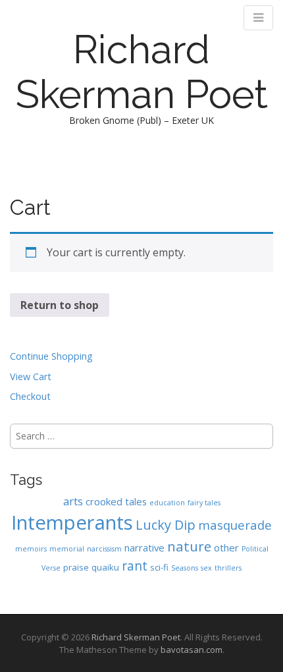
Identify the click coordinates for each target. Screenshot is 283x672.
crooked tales (116, 501)
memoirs (31, 548)
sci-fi (159, 567)
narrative (144, 547)
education (167, 502)
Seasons (184, 568)
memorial (66, 548)
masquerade (235, 525)
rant (134, 565)
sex (206, 568)
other (226, 547)
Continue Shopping (51, 356)
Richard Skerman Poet (142, 71)
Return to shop (59, 305)
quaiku (105, 567)
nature (189, 546)
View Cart (30, 376)
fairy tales (204, 502)
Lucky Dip (165, 525)
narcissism (104, 548)
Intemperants (72, 522)
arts (73, 501)
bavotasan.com (191, 650)
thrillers (228, 568)
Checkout (30, 396)
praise (76, 567)
